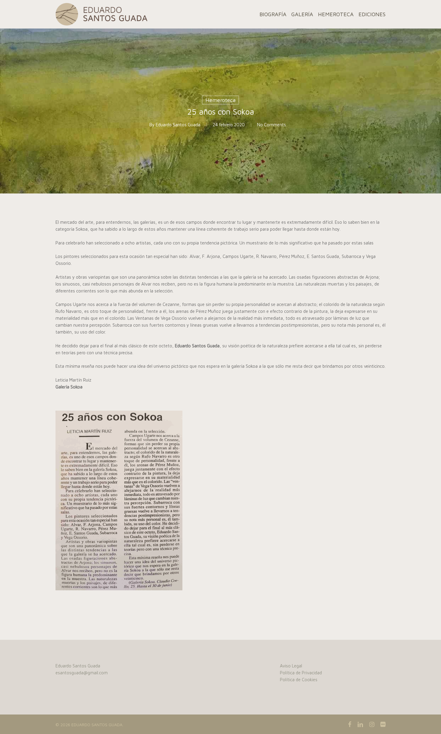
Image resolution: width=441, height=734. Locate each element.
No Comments (271, 124)
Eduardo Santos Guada (178, 124)
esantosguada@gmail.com (82, 672)
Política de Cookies (298, 679)
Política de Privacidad (301, 672)
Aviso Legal (291, 665)
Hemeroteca (221, 100)
